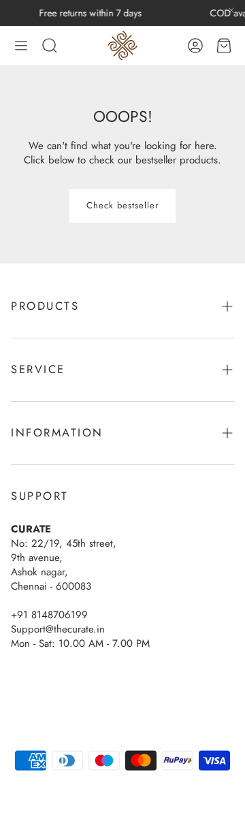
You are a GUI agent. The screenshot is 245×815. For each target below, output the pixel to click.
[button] (21, 45)
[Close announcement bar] (231, 10)
